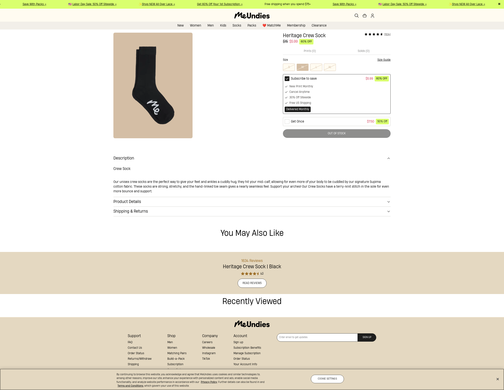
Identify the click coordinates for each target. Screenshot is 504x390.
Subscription (175, 364)
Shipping (133, 364)
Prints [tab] (310, 51)
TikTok (206, 358)
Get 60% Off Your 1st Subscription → (217, 4)
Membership (296, 25)
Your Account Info (245, 364)
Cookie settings (327, 379)
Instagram (209, 353)
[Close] (497, 379)
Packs (251, 25)
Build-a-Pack (176, 358)
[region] (252, 379)
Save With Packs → (31, 4)
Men (211, 25)
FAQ (130, 342)
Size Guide (384, 59)
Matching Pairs (176, 353)
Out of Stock (337, 133)
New (180, 25)
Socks (237, 25)
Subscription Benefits (247, 347)
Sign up (238, 342)
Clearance (319, 25)
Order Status (136, 353)
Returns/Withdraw (140, 358)
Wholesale (208, 347)
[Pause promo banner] (499, 4)
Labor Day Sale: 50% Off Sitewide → (91, 4)
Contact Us (135, 347)
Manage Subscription (247, 353)
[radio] (337, 94)
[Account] (372, 15)
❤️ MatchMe (271, 25)
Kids (223, 25)
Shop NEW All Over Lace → (155, 4)
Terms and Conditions (130, 385)
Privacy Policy (209, 382)
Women (195, 25)
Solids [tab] (364, 51)
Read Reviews (252, 283)
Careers (207, 342)
